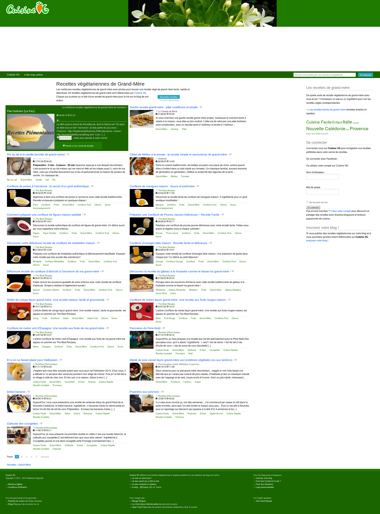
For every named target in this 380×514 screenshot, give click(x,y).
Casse (198, 381)
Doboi (67, 413)
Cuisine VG (13, 74)
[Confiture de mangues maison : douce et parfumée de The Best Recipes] (141, 197)
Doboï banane (16, 391)
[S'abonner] (58, 120)
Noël (190, 353)
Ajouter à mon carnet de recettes (79, 145)
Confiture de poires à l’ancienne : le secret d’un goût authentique (48, 186)
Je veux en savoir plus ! (142, 478)
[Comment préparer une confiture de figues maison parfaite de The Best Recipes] (19, 226)
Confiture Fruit (84, 204)
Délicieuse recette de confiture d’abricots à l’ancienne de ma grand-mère (53, 271)
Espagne (46, 346)
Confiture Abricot (51, 289)
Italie (347, 121)
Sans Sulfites (316, 134)
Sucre (107, 204)
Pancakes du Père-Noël (145, 328)
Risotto (308, 134)
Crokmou (162, 158)
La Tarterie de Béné (167, 111)
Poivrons (179, 416)
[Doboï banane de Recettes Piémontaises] (19, 403)
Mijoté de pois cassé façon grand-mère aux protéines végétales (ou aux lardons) (181, 360)
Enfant (203, 349)
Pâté (184, 128)
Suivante (45, 456)
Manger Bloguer (139, 500)
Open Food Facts (139, 507)
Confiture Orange (174, 261)
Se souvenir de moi (318, 202)
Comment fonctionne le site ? (268, 481)
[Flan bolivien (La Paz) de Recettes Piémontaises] (30, 131)
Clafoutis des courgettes (22, 423)
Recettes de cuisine (16, 500)
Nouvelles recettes (168, 96)
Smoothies (70, 381)
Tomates (185, 176)
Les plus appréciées (169, 100)
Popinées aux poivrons (144, 391)
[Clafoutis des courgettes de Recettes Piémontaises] (19, 435)
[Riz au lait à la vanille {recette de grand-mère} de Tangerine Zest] (19, 165)
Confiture (46, 204)
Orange (159, 261)
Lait (47, 179)
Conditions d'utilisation (17, 487)
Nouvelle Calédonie (325, 128)
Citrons (98, 204)
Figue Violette (49, 232)
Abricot (36, 289)
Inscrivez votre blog (264, 478)
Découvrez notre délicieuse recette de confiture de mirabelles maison (51, 243)
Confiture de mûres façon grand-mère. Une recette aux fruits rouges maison (178, 299)
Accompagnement (41, 208)
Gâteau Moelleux (233, 289)
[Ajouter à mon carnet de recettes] (201, 107)
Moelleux (193, 289)
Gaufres (174, 128)
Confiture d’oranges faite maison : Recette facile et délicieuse (168, 243)
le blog (135, 487)
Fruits (56, 204)
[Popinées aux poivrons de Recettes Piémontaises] (141, 403)
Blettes (174, 176)
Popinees (191, 413)
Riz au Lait (12, 179)
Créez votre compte (340, 211)
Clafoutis (57, 448)
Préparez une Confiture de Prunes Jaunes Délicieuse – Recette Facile (174, 214)
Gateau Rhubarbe (177, 289)
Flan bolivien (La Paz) (21, 111)
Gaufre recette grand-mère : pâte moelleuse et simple (164, 107)
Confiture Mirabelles (54, 261)
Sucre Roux (161, 293)
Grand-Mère (161, 128)
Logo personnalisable (265, 487)
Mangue (159, 204)
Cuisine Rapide (230, 349)
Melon (36, 346)
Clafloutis (191, 349)
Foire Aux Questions (264, 484)
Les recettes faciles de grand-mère (327, 109)
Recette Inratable (164, 353)
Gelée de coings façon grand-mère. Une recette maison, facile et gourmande (55, 299)
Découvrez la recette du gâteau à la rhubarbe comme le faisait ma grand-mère (179, 271)
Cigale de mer (216, 413)
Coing (35, 318)
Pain (347, 130)
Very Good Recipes (264, 500)
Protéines (175, 381)
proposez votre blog (316, 240)
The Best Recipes (43, 190)
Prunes (159, 232)
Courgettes (214, 349)
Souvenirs (324, 134)
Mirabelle (37, 261)
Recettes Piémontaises (70, 120)
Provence (359, 128)
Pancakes (180, 353)
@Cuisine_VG (146, 487)
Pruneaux (57, 385)
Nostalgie (356, 123)
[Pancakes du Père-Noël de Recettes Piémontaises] (141, 339)
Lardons (187, 381)
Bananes (88, 413)
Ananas (91, 381)
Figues (36, 232)
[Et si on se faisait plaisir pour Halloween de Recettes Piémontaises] (19, 371)
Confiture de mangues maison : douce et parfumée (162, 186)
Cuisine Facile (162, 349)
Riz (53, 179)
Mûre (158, 318)
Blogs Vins (12, 504)
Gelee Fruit (92, 318)
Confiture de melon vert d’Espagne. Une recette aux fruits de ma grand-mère (55, 328)
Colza (173, 293)
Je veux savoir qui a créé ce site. (146, 481)
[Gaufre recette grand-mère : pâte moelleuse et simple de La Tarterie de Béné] (141, 118)
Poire (35, 204)
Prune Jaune (172, 232)
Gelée (66, 318)
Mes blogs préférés (34, 74)
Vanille (39, 179)
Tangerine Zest (42, 158)
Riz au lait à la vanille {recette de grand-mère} (36, 154)
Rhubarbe (160, 289)
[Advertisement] (190, 49)
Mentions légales (15, 484)
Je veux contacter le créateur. (144, 484)
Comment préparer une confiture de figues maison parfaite (44, 214)
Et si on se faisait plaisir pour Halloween (32, 360)
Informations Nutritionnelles (146, 504)
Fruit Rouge (169, 318)
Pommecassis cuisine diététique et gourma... (179, 364)
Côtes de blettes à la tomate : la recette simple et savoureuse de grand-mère (178, 154)
